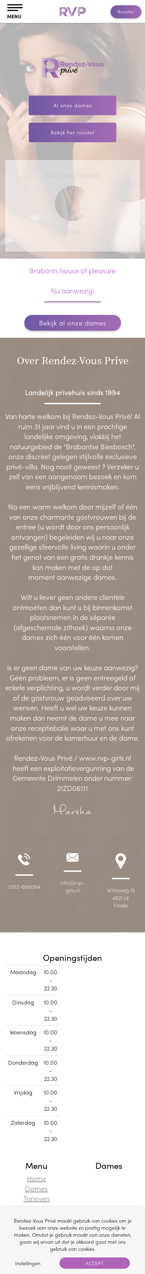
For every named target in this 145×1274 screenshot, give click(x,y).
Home (36, 1178)
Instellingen (27, 1263)
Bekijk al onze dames (72, 322)
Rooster (126, 11)
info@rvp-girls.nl (72, 886)
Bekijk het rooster (73, 132)
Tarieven (36, 1198)
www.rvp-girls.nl (105, 758)
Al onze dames (72, 105)
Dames (36, 1188)
